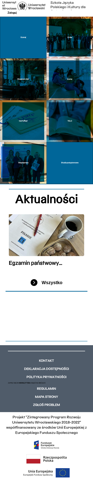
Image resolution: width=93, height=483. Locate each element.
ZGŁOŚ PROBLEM (46, 405)
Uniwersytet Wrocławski (9, 7)
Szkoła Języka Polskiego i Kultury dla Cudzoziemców (68, 7)
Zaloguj (12, 13)
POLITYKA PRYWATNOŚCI (46, 377)
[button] (23, 37)
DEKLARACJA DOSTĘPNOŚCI (46, 369)
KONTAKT (46, 361)
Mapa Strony (46, 397)
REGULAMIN (46, 389)
